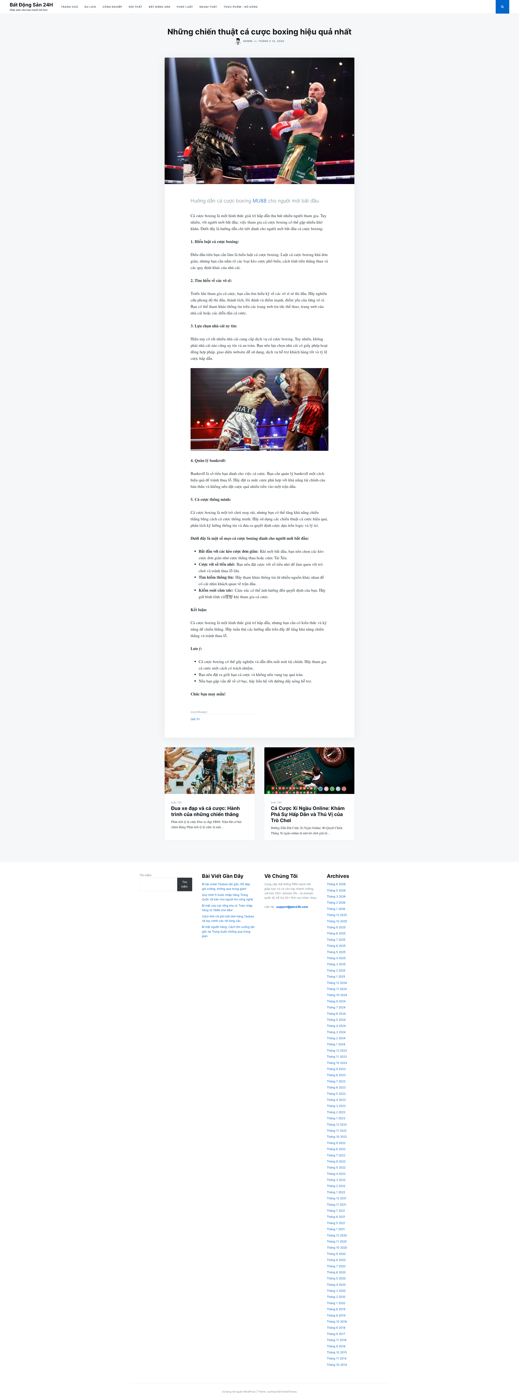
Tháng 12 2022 (337, 1124)
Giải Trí (195, 719)
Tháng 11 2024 (337, 989)
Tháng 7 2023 (336, 1081)
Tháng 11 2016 (336, 1340)
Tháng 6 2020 (336, 1272)
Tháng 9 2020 (336, 1253)
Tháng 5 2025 (336, 952)
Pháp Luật (185, 6)
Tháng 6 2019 (336, 1315)
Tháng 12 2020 (337, 1235)
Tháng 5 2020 (336, 1278)
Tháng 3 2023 (336, 1106)
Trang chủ (69, 6)
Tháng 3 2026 (336, 896)
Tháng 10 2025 (337, 921)
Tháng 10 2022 (337, 1136)
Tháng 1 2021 (336, 1229)
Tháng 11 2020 (337, 1241)
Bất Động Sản (159, 6)
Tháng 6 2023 (336, 1087)
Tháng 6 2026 (336, 884)
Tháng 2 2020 (336, 1296)
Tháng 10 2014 (337, 1364)
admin (247, 41)
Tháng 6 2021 (336, 1216)
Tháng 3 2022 (336, 1179)
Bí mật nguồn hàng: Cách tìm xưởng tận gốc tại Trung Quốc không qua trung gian (228, 931)
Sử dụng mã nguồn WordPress (239, 1391)
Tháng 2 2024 (336, 1038)
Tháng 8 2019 (336, 1309)
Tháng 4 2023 (336, 1099)
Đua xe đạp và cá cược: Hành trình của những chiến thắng (205, 811)
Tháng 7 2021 (336, 1210)
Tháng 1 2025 (336, 976)
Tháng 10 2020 (337, 1247)
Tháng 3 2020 (336, 1290)
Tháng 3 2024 (336, 1032)
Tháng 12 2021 (336, 1198)
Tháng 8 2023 (336, 1075)
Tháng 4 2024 (336, 1025)
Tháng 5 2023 (336, 1093)
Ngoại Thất (208, 6)
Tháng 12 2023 (337, 1050)
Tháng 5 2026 (336, 890)
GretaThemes (289, 1391)
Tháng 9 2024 (336, 1001)
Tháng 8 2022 (336, 1149)
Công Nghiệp (112, 6)
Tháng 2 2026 (336, 902)
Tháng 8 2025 (336, 933)
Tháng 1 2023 (336, 1118)
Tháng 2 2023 (336, 1112)
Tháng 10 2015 (337, 1352)
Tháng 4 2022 (336, 1173)
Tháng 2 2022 (336, 1186)
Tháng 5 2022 (336, 1167)
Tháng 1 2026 (336, 908)
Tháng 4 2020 (336, 1284)
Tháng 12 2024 (337, 982)
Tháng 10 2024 (337, 995)
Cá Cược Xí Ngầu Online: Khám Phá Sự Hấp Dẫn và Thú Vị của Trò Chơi (308, 814)
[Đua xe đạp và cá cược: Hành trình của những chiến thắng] (210, 770)
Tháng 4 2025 (336, 958)
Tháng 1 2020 (336, 1303)
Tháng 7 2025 (336, 939)
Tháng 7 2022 (336, 1155)
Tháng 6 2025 (336, 945)
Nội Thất (135, 6)
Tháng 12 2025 (337, 915)
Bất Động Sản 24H (31, 5)
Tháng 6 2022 (336, 1161)
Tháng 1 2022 (336, 1192)
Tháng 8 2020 (336, 1260)
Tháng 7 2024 (336, 1007)
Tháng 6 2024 (336, 1013)
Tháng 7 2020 (336, 1266)
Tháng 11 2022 (336, 1130)
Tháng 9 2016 (336, 1346)
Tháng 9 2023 (336, 1069)
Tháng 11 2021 (336, 1204)
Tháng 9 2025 (336, 927)
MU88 (260, 201)
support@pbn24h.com (292, 906)
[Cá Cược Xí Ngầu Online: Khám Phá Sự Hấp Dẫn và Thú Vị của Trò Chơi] (309, 770)
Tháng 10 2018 (337, 1321)
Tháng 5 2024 (336, 1019)
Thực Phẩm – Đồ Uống (241, 6)
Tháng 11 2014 (336, 1358)
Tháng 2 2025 (336, 970)
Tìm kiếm (145, 875)
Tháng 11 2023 (337, 1056)
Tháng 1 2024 (336, 1044)
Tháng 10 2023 (337, 1063)
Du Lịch (90, 6)
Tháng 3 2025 (336, 964)
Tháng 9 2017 (336, 1334)
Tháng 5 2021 (336, 1223)
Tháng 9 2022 (336, 1143)
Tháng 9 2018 (336, 1327)
